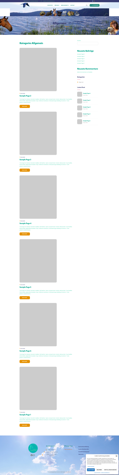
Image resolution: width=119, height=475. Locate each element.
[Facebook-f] (92, 1)
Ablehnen (99, 469)
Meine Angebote (65, 5)
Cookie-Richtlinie (97, 472)
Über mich (57, 5)
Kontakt (72, 5)
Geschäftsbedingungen (83, 451)
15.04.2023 (23, 93)
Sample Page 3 (25, 159)
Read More (24, 106)
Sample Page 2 (25, 96)
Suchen (79, 40)
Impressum (81, 454)
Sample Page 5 (25, 287)
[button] (116, 456)
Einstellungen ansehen (110, 469)
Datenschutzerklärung (105, 472)
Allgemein (81, 82)
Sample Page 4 (25, 223)
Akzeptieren (91, 469)
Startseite (50, 5)
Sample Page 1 (25, 414)
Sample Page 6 (25, 351)
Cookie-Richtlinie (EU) (83, 449)
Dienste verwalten (91, 466)
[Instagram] (94, 1)
